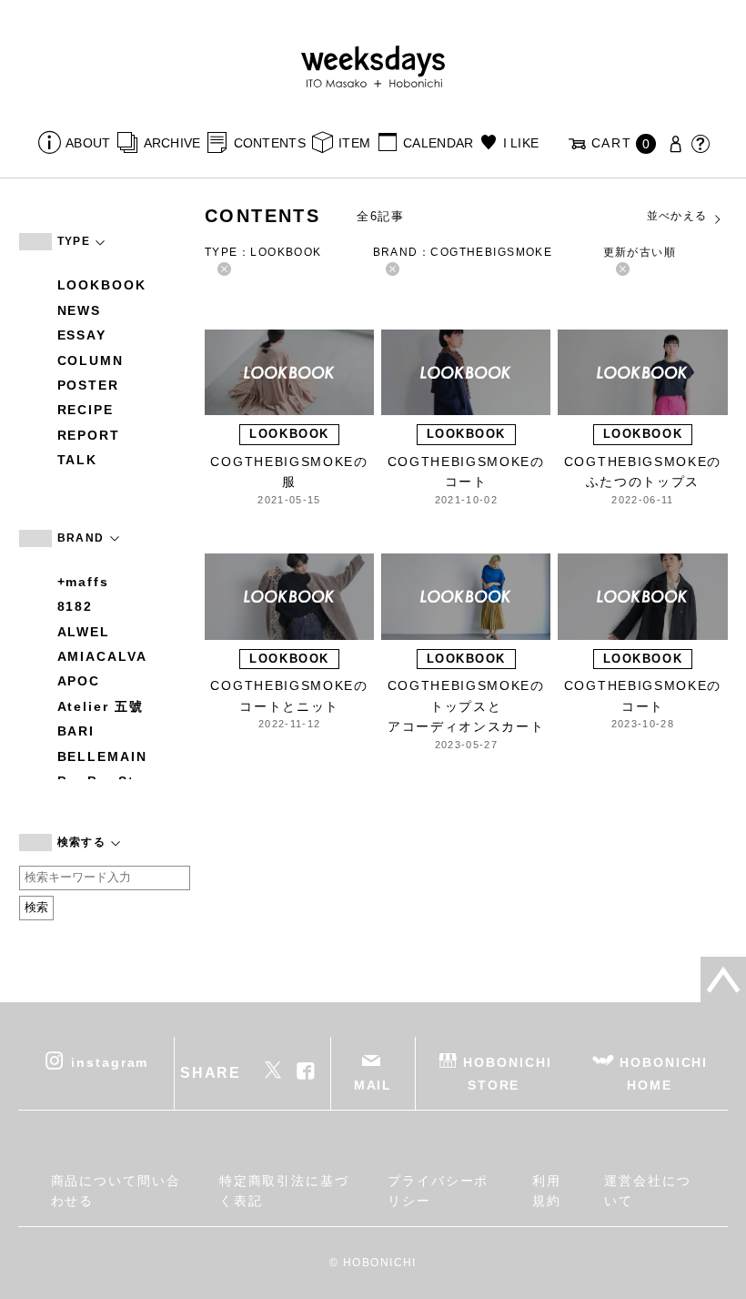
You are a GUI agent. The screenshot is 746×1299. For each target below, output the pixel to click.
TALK (77, 459)
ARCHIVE (172, 143)
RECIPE (86, 409)
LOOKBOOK (101, 285)
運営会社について (647, 1190)
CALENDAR (438, 143)
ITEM (354, 143)
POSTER (88, 385)
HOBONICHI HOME (664, 1072)
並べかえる (677, 215)
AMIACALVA (102, 656)
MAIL (373, 1085)
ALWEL (84, 631)
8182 (75, 606)
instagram (109, 1061)
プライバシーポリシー (438, 1190)
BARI (76, 731)
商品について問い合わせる (116, 1190)
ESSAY (82, 335)
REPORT (89, 435)
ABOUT (88, 143)
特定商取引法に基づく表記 (284, 1190)
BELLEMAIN (102, 756)
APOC (79, 681)
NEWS (79, 310)
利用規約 (546, 1190)
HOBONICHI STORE (507, 1072)
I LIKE (521, 143)
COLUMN (91, 360)
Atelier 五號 (100, 706)
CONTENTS (270, 143)
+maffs (83, 581)
